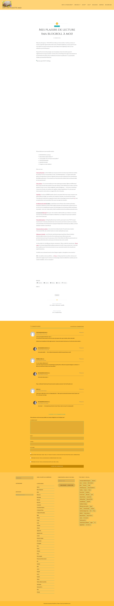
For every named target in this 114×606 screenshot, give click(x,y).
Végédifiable (82, 524)
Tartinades (39, 584)
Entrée (38, 517)
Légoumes (39, 530)
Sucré (83, 4)
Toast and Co (39, 587)
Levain (38, 535)
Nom (31, 435)
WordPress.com (67, 603)
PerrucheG (39, 358)
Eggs (38, 515)
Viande (38, 592)
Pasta (94, 510)
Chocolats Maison (40, 507)
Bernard (44, 212)
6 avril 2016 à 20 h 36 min (41, 390)
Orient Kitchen (86, 508)
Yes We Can (88, 524)
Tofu (38, 589)
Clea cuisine (39, 183)
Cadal (89, 485)
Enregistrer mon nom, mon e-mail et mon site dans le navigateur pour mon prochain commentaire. (55, 454)
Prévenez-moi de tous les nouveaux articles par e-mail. (45, 461)
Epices (85, 489)
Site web (32, 447)
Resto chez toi (89, 515)
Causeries (57, 26)
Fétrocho (87, 494)
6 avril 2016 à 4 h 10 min (41, 360)
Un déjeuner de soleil (41, 203)
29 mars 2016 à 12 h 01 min (41, 333)
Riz (37, 561)
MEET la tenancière (67, 4)
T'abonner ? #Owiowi (67, 485)
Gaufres (38, 525)
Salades (38, 563)
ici (74, 198)
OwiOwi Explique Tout (84, 510)
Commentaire (34, 420)
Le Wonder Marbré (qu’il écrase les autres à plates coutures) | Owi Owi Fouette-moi (55, 383)
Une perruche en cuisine (42, 229)
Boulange (95, 4)
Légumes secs (39, 533)
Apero (38, 487)
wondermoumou (43, 347)
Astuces (85, 482)
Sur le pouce (85, 517)
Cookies (81, 489)
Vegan (91, 522)
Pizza (38, 553)
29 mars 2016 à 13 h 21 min (43, 349)
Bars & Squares (40, 489)
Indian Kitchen (82, 496)
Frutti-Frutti (82, 494)
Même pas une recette (84, 506)
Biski (81, 485)
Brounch (77, 4)
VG (95, 522)
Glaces (38, 528)
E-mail (32, 441)
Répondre (82, 332)
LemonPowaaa (82, 501)
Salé (89, 4)
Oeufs (81, 508)
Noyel (91, 506)
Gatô (92, 494)
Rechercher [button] (108, 4)
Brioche (38, 499)
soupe (81, 517)
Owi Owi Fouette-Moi (11, 8)
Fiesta (89, 489)
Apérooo (93, 480)
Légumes (88, 501)
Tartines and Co (83, 520)
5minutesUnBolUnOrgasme (85, 480)
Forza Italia (82, 492)
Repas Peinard (82, 515)
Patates (38, 551)
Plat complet (39, 556)
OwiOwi (57, 295)
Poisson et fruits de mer (41, 558)
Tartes (38, 579)
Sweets (38, 576)
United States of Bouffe (84, 522)
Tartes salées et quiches (41, 581)
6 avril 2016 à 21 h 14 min (43, 403)
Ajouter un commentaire (77, 326)
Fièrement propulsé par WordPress (50, 603)
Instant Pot (89, 496)
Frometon (87, 492)
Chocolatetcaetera (40, 219)
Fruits (38, 520)
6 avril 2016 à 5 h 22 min (43, 374)
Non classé (39, 540)
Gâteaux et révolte (40, 234)
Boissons (39, 494)
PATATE (81, 513)
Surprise (101, 4)
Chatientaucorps (83, 487)
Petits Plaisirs (87, 513)
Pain (91, 510)
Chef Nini (38, 194)
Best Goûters (90, 482)
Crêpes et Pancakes (41, 512)
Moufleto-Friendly (83, 503)
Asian (81, 482)
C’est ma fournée (40, 172)
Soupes (38, 571)
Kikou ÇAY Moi (89, 499)
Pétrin (55, 256)
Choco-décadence (91, 487)
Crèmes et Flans (40, 510)
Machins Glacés (40, 538)
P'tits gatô (39, 543)
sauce (38, 569)
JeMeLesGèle (82, 499)
